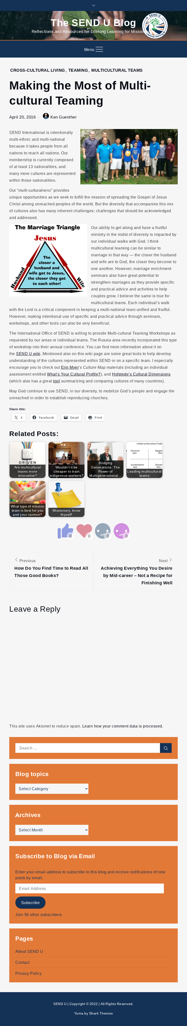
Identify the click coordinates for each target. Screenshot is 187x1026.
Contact (22, 962)
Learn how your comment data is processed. (122, 726)
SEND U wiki (28, 353)
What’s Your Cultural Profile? (74, 374)
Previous (51, 568)
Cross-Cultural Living (37, 70)
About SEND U (29, 951)
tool (56, 381)
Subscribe (30, 902)
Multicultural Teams (117, 70)
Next (137, 571)
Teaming (78, 70)
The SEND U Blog (93, 22)
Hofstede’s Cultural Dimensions (141, 374)
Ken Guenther (63, 117)
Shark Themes (101, 1013)
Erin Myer (70, 367)
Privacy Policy (28, 973)
